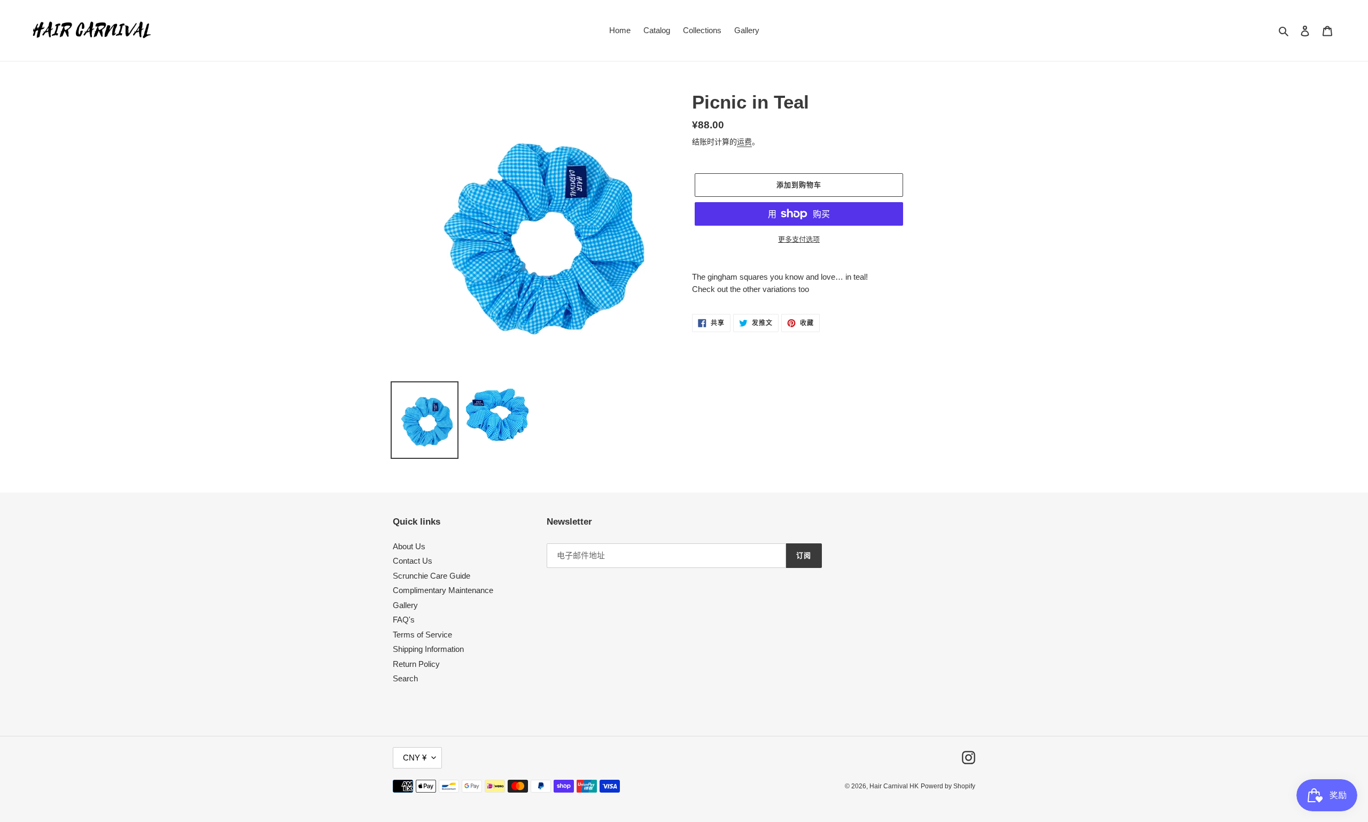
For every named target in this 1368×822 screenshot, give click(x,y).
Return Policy (416, 664)
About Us (409, 546)
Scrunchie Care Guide (431, 575)
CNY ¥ (414, 757)
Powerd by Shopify (948, 786)
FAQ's (404, 619)
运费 (744, 141)
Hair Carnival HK (894, 786)
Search (405, 678)
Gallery (405, 605)
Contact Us (412, 560)
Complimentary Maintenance (443, 590)
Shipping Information (428, 649)
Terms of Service (422, 634)
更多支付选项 (799, 239)
